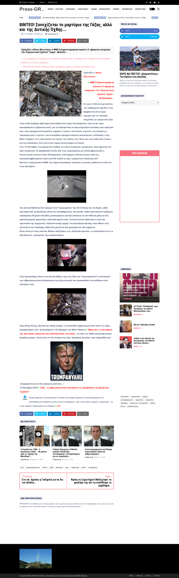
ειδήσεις (145, 396)
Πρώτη (83, 467)
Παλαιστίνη (75, 467)
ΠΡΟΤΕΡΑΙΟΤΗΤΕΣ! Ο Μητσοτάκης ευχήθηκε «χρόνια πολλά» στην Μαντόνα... (59, 67)
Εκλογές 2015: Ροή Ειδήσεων (139, 403)
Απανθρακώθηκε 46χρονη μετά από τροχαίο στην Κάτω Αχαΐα (35, 18)
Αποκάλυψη (149, 400)
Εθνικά (152, 403)
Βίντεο (124, 18)
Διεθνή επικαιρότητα (33, 467)
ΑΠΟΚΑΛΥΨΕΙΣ (104, 9)
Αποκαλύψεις (135, 396)
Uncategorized (69, 18)
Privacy (148, 575)
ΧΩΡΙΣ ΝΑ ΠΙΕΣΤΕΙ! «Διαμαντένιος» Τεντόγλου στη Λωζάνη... (139, 75)
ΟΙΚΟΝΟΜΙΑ (70, 9)
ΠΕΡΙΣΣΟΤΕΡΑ (140, 9)
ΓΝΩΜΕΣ (116, 9)
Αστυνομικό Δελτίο (127, 400)
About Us (140, 575)
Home (131, 575)
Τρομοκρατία (52, 34)
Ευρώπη (44, 467)
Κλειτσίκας (59, 467)
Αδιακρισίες (139, 400)
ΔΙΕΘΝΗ (94, 9)
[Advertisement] (140, 127)
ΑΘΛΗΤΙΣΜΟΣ (83, 9)
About (41, 2)
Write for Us (52, 2)
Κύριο (67, 467)
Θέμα (51, 467)
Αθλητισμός (125, 396)
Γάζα (22, 467)
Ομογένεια (124, 403)
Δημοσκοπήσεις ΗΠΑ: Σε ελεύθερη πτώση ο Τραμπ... (96, 18)
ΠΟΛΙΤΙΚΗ (59, 9)
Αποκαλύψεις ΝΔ (132, 406)
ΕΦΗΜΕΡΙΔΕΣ (127, 9)
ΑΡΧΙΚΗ (50, 9)
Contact (157, 575)
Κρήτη (123, 406)
